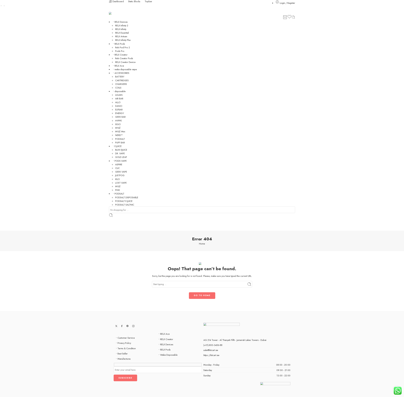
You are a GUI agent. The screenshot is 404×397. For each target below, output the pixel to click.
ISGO (118, 124)
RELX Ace (119, 65)
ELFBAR (119, 109)
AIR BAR (119, 98)
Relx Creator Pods (124, 58)
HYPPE (118, 120)
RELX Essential (122, 32)
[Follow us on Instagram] (133, 326)
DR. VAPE (120, 153)
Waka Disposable (169, 354)
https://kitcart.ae (211, 355)
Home (202, 243)
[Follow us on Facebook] (122, 326)
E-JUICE (118, 146)
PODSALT (120, 139)
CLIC (117, 168)
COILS (118, 87)
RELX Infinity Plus (123, 40)
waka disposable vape (126, 69)
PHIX (117, 190)
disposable (120, 91)
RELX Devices (121, 22)
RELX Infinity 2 (121, 25)
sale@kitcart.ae (210, 350)
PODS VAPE (121, 160)
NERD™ (119, 135)
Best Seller (123, 353)
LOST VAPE (121, 182)
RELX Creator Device (125, 62)
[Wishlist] (289, 17)
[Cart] (285, 17)
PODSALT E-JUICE (124, 201)
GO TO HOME (202, 295)
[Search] (293, 17)
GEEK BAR (120, 116)
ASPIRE (118, 164)
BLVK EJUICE (121, 149)
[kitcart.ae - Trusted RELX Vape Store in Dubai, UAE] (114, 13)
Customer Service (126, 337)
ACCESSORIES (122, 73)
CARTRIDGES (122, 80)
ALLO (118, 102)
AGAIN (118, 95)
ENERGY (119, 113)
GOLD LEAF (121, 157)
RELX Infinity (120, 29)
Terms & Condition (127, 348)
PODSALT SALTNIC (124, 204)
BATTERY (119, 76)
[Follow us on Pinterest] (127, 326)
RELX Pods (120, 43)
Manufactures (124, 358)
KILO (117, 179)
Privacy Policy (124, 343)
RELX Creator (121, 54)
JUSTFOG (120, 175)
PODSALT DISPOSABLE (126, 197)
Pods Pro (119, 51)
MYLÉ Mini (120, 131)
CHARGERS (121, 84)
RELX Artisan (121, 36)
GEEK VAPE (121, 171)
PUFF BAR (120, 142)
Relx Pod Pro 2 (122, 47)
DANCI (118, 106)
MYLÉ (118, 127)
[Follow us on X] (116, 326)
